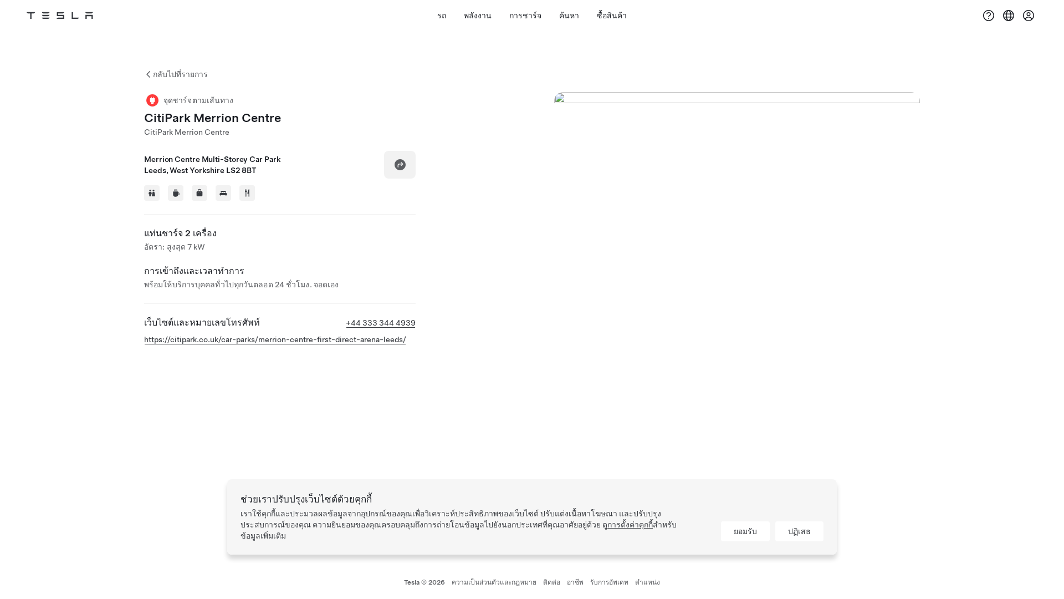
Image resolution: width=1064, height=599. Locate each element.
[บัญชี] (1028, 15)
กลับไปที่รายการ (180, 74)
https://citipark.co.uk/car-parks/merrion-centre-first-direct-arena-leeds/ (275, 339)
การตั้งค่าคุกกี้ (630, 524)
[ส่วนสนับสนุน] (989, 15)
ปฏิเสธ (799, 531)
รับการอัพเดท (609, 582)
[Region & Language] (1008, 15)
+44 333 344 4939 (381, 322)
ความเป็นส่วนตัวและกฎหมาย (494, 582)
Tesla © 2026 (424, 582)
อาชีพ (575, 582)
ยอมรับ (745, 531)
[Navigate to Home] (60, 15)
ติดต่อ (551, 582)
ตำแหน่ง (647, 582)
